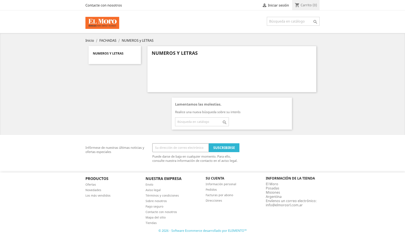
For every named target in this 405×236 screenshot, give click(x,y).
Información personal (221, 184)
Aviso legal (153, 190)
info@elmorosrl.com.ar (284, 205)
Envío (149, 184)
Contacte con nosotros (103, 5)
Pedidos (211, 190)
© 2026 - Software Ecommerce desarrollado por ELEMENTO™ (202, 230)
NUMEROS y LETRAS (108, 53)
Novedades (93, 190)
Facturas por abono (219, 195)
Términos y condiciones (162, 195)
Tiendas (151, 223)
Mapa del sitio (156, 217)
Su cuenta (215, 178)
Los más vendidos (98, 195)
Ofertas (90, 184)
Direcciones (214, 200)
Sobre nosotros (156, 201)
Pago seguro (154, 206)
